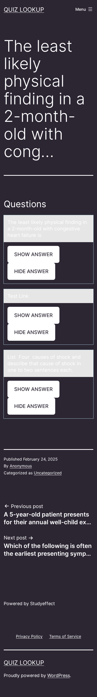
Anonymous (21, 465)
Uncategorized (48, 472)
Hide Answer (31, 271)
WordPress (58, 675)
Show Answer (33, 254)
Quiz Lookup (24, 9)
